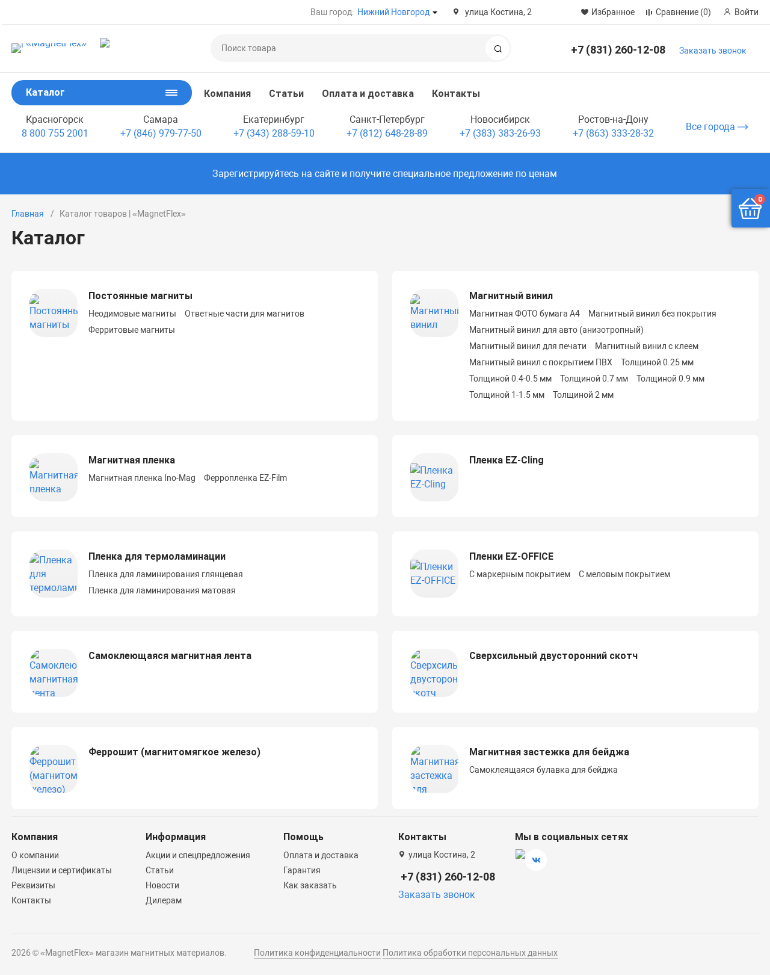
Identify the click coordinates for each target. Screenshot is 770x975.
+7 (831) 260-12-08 (618, 49)
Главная (27, 213)
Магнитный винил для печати (528, 346)
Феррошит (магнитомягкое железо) (174, 752)
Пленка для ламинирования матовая (162, 590)
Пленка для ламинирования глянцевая (165, 574)
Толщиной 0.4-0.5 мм (510, 378)
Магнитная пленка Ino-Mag (142, 478)
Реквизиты (33, 885)
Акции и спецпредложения (198, 855)
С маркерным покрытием (519, 574)
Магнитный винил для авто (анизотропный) (556, 330)
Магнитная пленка (131, 460)
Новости (162, 885)
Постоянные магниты (140, 296)
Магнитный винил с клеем (646, 346)
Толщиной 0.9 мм (670, 378)
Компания (227, 93)
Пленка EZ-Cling (506, 460)
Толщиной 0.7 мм (594, 378)
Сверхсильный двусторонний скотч (553, 655)
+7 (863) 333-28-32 (613, 133)
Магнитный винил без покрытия (652, 313)
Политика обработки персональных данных (470, 953)
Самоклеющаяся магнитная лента (169, 655)
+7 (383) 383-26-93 (500, 133)
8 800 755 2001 (55, 133)
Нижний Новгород (393, 12)
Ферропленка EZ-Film (245, 478)
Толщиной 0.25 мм (657, 362)
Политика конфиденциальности (317, 953)
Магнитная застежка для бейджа (549, 752)
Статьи (286, 93)
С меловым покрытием (624, 574)
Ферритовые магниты (131, 330)
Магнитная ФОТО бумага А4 (524, 313)
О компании (35, 855)
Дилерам (164, 900)
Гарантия (302, 870)
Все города (712, 126)
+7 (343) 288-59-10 (274, 133)
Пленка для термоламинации (157, 556)
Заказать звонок (713, 50)
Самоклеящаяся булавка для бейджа (543, 770)
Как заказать (310, 885)
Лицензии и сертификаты (61, 870)
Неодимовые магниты (132, 313)
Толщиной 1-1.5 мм (506, 395)
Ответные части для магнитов (244, 313)
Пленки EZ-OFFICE (511, 556)
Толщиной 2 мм (583, 395)
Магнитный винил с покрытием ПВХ (540, 362)
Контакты (456, 93)
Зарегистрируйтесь (255, 173)
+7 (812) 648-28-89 (387, 133)
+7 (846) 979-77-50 (161, 133)
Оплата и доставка (367, 93)
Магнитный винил (511, 296)
